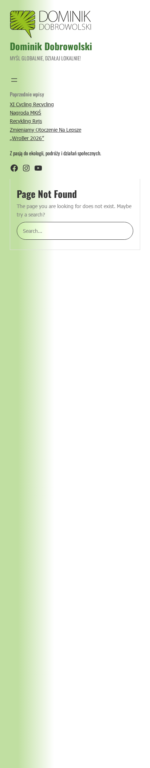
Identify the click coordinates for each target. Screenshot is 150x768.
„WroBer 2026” (27, 138)
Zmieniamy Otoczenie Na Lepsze (45, 129)
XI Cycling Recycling (32, 104)
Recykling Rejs (26, 121)
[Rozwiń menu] (14, 80)
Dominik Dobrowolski (51, 46)
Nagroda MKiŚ (25, 112)
